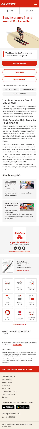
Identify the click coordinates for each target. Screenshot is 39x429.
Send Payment (19, 79)
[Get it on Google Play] (23, 407)
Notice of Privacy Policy (9, 391)
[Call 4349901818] (15, 248)
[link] (10, 4)
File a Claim (19, 72)
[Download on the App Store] (8, 407)
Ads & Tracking (6, 379)
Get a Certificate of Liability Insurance (19, 251)
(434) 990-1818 (17, 345)
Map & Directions (23, 270)
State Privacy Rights (8, 394)
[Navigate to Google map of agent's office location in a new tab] (23, 248)
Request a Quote (19, 63)
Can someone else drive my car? (10, 184)
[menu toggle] (35, 3)
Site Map (5, 397)
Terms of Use (6, 388)
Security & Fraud (7, 382)
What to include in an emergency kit (11, 205)
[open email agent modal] (19, 248)
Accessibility (6, 385)
